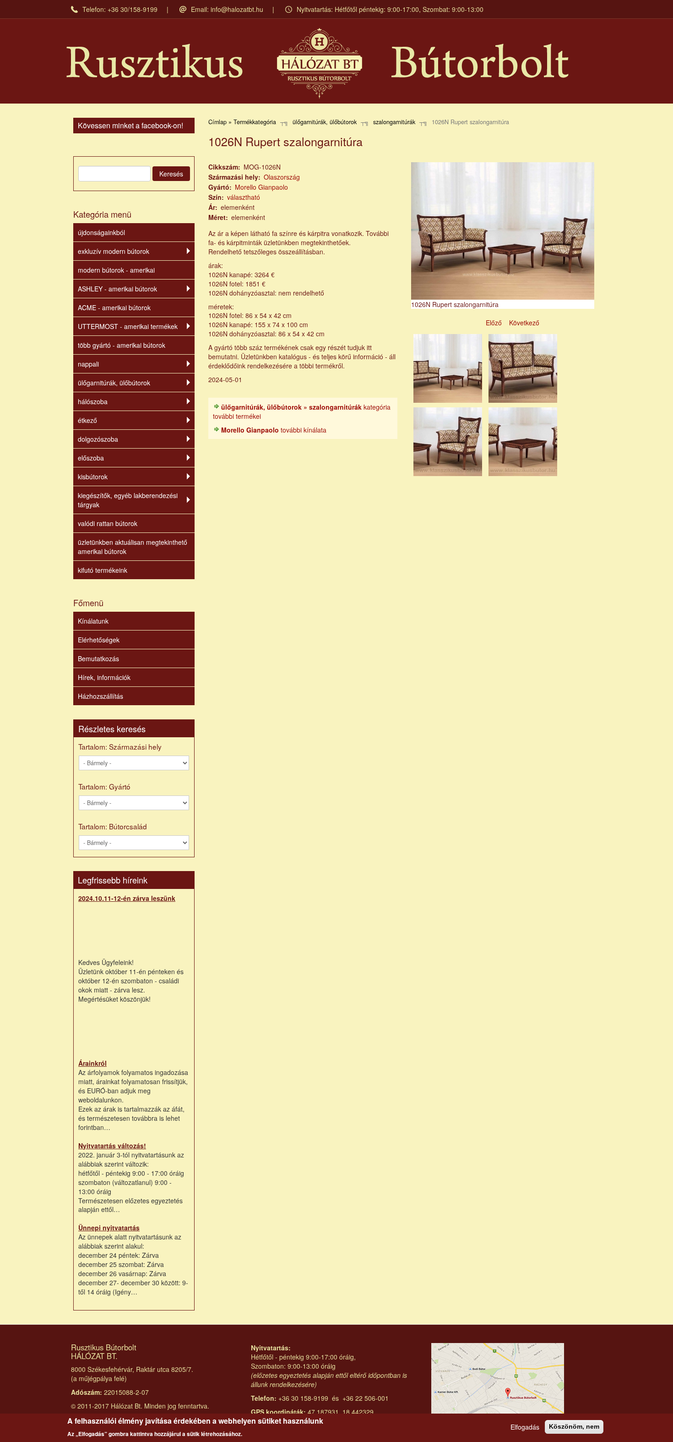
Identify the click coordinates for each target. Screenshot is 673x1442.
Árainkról (92, 1063)
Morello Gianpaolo (261, 187)
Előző (494, 322)
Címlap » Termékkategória (242, 122)
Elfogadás (524, 1426)
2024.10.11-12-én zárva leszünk (126, 898)
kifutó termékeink (102, 570)
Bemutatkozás (98, 658)
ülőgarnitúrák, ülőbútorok (114, 382)
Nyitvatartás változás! (112, 1145)
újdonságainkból (101, 232)
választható (243, 197)
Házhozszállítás (100, 696)
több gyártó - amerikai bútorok (121, 345)
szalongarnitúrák (394, 122)
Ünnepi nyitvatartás (109, 1227)
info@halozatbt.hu (237, 9)
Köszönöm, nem (574, 1426)
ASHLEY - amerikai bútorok (117, 288)
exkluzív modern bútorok (113, 251)
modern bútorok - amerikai (116, 269)
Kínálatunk (93, 620)
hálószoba (93, 401)
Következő (524, 322)
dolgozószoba (98, 439)
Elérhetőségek (98, 639)
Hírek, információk (104, 677)
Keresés (171, 173)
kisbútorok (93, 476)
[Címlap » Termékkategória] (317, 63)
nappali (88, 363)
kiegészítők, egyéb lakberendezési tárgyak (128, 500)
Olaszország (282, 176)
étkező (87, 420)
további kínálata (273, 429)
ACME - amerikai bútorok (114, 307)
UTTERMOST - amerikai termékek (128, 326)
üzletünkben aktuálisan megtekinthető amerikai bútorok (132, 546)
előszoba (91, 457)
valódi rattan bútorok (107, 523)
